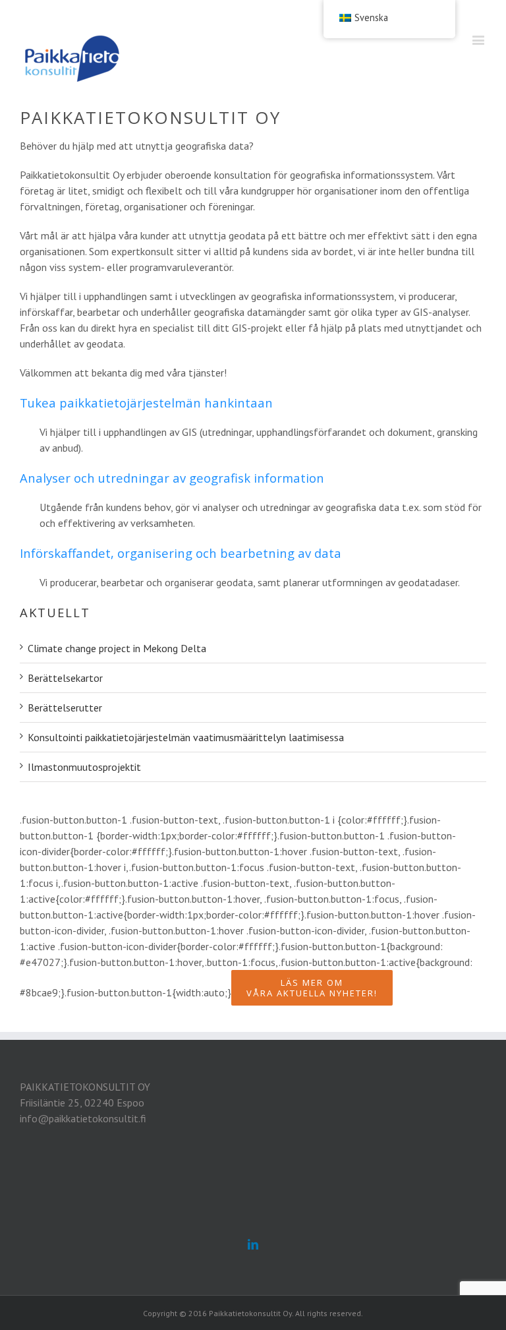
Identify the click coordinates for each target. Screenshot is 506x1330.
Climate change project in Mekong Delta (117, 648)
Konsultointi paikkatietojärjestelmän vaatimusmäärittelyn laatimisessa (186, 737)
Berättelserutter (65, 707)
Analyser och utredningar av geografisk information (172, 477)
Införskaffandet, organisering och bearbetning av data (180, 553)
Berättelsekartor (65, 677)
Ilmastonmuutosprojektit (84, 766)
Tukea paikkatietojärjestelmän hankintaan (146, 402)
